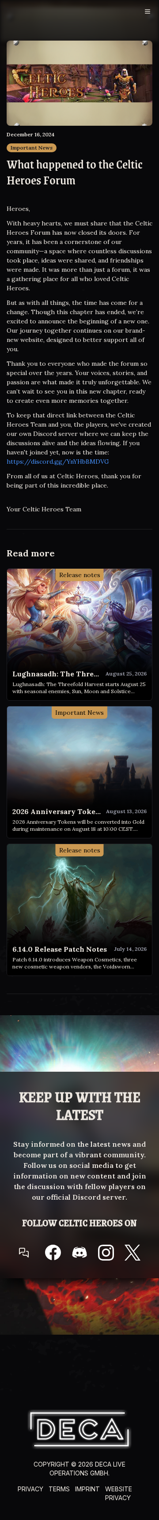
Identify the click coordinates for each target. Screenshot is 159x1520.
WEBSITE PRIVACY (118, 1493)
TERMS (59, 1489)
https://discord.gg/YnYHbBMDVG (58, 461)
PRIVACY (30, 1489)
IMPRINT (87, 1489)
